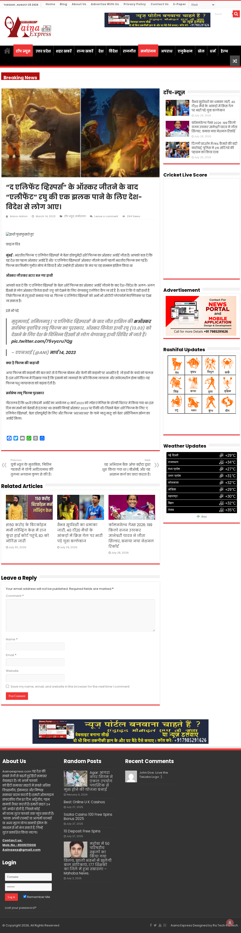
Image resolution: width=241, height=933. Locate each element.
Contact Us (160, 4)
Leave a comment (106, 216)
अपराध (167, 51)
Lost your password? (20, 907)
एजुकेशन (185, 51)
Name (12, 639)
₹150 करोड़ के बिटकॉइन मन (56, 76)
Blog (63, 4)
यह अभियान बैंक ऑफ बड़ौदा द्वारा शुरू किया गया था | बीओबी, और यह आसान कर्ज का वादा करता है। (126, 467)
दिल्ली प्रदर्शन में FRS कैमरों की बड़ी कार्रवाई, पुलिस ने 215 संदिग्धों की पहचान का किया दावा (214, 148)
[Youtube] (160, 925)
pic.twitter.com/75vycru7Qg (41, 341)
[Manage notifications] (230, 922)
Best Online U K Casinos (84, 801)
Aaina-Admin (19, 216)
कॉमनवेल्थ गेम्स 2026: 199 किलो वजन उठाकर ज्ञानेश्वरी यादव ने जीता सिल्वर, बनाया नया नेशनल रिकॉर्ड (131, 535)
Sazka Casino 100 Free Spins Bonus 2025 (88, 816)
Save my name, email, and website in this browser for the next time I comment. (70, 686)
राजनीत (129, 51)
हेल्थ (224, 51)
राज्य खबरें (85, 51)
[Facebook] (150, 925)
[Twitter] (155, 925)
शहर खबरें (64, 51)
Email (11, 655)
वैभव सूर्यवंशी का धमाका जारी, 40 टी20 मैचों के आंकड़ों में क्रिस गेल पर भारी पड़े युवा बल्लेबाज (213, 106)
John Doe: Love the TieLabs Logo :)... (153, 774)
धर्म (213, 51)
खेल (201, 51)
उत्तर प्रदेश (43, 51)
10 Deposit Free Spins (82, 831)
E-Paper (179, 4)
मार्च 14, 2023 (63, 352)
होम (7, 50)
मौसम (204, 517)
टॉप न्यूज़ (23, 51)
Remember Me (38, 897)
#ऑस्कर (142, 321)
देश (101, 51)
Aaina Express (181, 925)
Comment (15, 596)
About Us (79, 4)
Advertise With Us (105, 4)
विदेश (113, 51)
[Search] (236, 13)
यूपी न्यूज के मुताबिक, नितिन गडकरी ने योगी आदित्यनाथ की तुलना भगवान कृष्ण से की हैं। (32, 467)
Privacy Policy (135, 4)
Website (12, 671)
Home (50, 4)
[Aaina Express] (28, 26)
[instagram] (165, 925)
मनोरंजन (148, 51)
